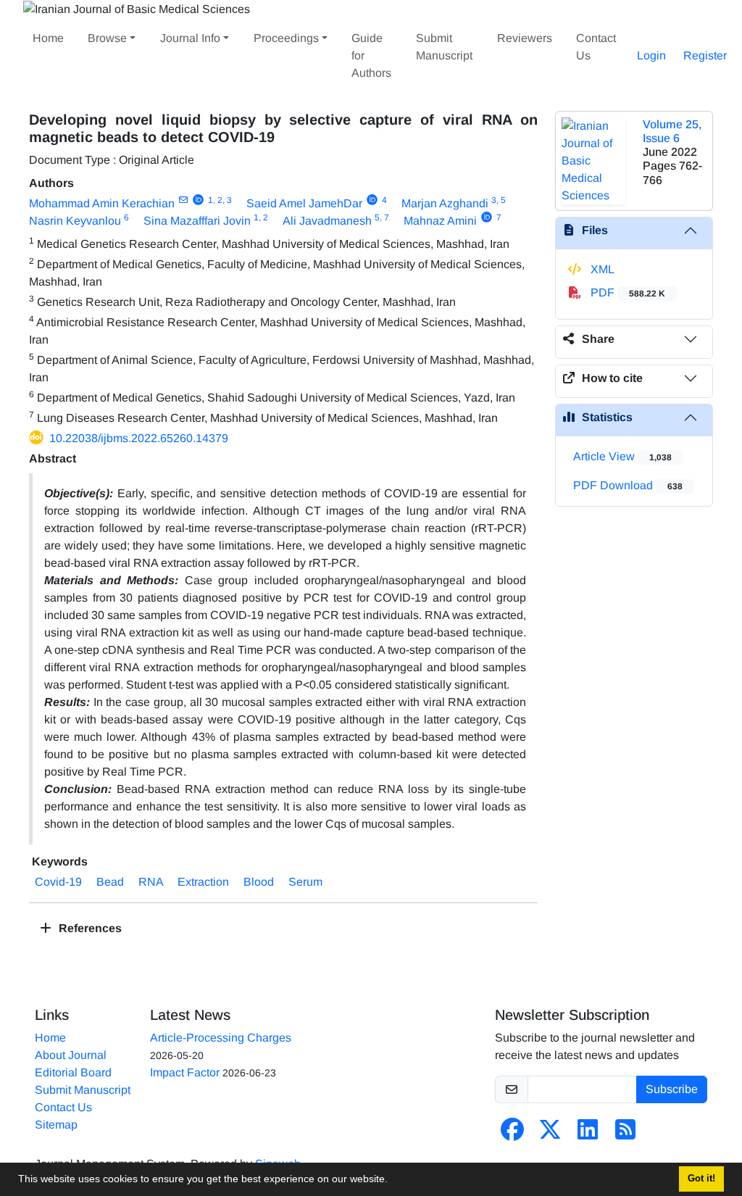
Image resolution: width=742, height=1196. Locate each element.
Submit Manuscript (444, 47)
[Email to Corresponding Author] (183, 200)
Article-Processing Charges (220, 1037)
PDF (626, 292)
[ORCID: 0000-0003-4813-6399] (372, 200)
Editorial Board (73, 1072)
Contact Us (596, 47)
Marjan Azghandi (444, 203)
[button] (393, 1181)
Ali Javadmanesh (327, 221)
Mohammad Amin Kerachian (102, 203)
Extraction (203, 882)
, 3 (227, 200)
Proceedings (286, 38)
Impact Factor (185, 1072)
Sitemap (56, 1124)
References (89, 928)
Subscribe (672, 1089)
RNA (150, 882)
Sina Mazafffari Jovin (197, 221)
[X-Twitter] (550, 1134)
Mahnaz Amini (440, 221)
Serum (305, 882)
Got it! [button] (701, 1179)
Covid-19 (58, 882)
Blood (258, 882)
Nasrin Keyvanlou (75, 221)
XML (601, 269)
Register (705, 55)
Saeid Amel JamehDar (304, 203)
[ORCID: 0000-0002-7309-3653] (486, 217)
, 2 (217, 200)
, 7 (384, 217)
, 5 (501, 200)
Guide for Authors (371, 55)
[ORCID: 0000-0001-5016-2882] (198, 200)
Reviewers (524, 38)
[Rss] (625, 1134)
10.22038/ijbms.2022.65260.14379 (138, 438)
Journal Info (190, 38)
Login (651, 55)
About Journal (71, 1055)
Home (48, 38)
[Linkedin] (587, 1134)
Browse (107, 38)
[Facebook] (512, 1134)
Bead (110, 882)
